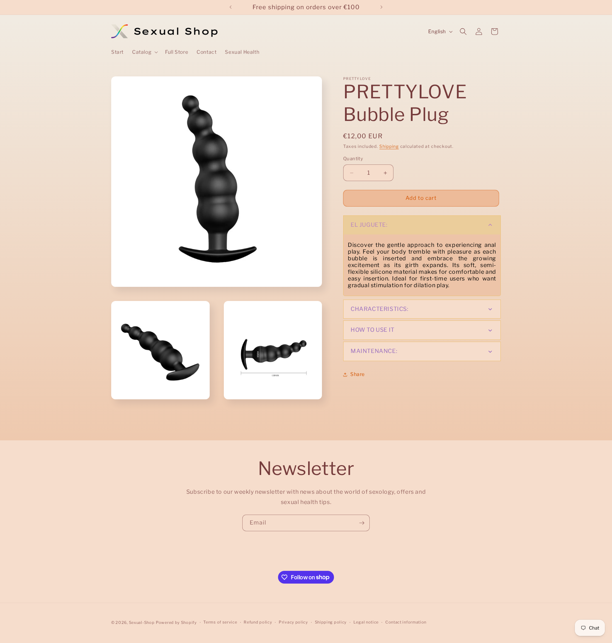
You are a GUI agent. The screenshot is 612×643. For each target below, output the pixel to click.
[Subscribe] (361, 523)
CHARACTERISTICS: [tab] (379, 309)
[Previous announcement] (230, 7)
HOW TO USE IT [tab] (373, 330)
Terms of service (220, 622)
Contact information (405, 622)
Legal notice (366, 622)
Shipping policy (331, 622)
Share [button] (357, 374)
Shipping (389, 146)
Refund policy (258, 622)
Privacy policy (293, 622)
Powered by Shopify (176, 622)
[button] (144, 52)
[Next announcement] (381, 7)
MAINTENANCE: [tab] (374, 351)
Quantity (353, 159)
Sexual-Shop (142, 622)
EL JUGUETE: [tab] (369, 224)
